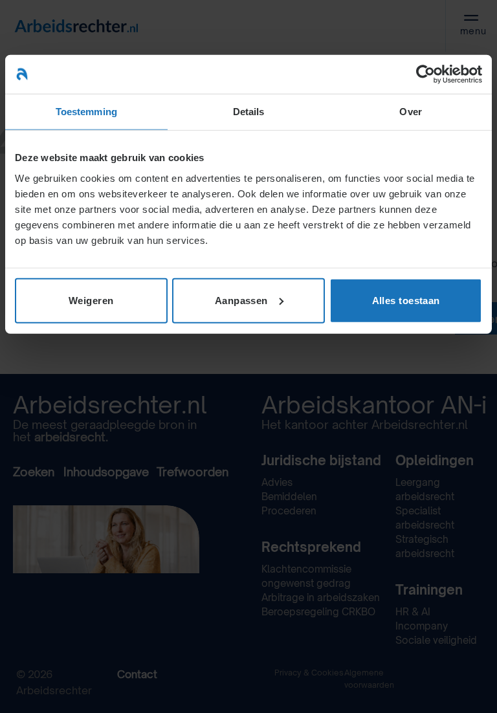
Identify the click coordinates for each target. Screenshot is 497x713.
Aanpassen (241, 299)
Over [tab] (410, 111)
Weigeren (91, 299)
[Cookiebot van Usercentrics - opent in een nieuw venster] (425, 74)
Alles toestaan (406, 299)
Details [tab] (249, 111)
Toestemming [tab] (86, 111)
